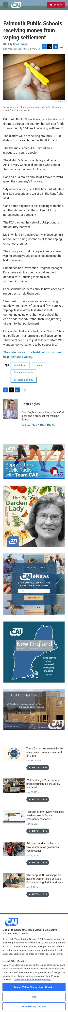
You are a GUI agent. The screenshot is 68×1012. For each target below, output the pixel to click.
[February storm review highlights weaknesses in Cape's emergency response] (14, 817)
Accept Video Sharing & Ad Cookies (34, 987)
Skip (34, 996)
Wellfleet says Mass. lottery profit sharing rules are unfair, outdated (43, 784)
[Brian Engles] (10, 409)
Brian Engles (20, 44)
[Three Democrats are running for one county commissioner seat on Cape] (14, 754)
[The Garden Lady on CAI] (34, 516)
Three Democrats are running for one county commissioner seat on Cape (45, 752)
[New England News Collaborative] (34, 652)
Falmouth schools (23, 372)
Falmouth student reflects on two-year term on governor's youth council (42, 847)
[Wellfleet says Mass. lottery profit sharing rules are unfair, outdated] (14, 785)
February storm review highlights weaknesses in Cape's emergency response (45, 815)
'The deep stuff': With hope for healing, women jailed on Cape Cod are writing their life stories (44, 879)
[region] (34, 963)
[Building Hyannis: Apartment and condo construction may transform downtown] (34, 709)
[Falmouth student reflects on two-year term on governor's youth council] (14, 849)
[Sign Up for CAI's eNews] (34, 584)
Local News (20, 365)
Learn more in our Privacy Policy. (32, 979)
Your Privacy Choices (34, 1006)
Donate (57, 4)
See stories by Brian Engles (38, 424)
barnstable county (23, 379)
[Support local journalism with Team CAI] (34, 462)
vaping (39, 365)
